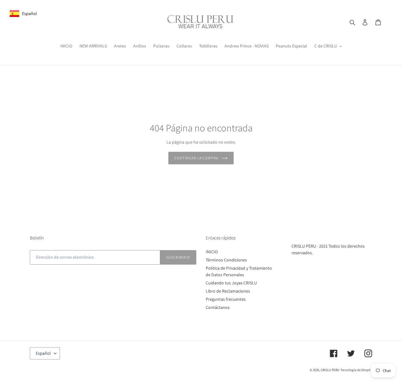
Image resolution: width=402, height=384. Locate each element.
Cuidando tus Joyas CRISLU (231, 283)
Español (43, 353)
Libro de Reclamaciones (228, 291)
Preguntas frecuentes (226, 299)
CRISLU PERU (330, 370)
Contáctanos (218, 307)
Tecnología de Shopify (356, 370)
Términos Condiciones (226, 260)
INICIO (212, 252)
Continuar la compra (196, 158)
